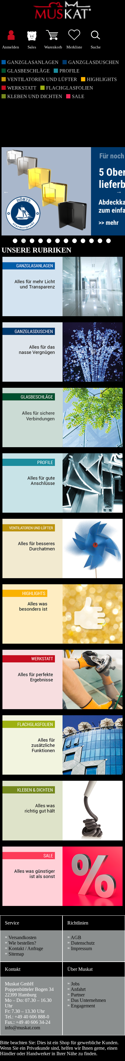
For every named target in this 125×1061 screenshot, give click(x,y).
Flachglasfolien (69, 87)
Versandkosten (22, 937)
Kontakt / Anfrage (25, 948)
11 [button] (100, 241)
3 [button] (32, 241)
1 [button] (15, 241)
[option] (62, 191)
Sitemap (16, 954)
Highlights (102, 79)
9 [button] (83, 241)
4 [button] (40, 241)
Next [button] (119, 191)
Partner (78, 994)
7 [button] (66, 241)
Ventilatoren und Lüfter (42, 79)
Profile (69, 70)
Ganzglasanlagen (33, 62)
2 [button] (23, 241)
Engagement (83, 1005)
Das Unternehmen (88, 1000)
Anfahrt (78, 989)
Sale (78, 96)
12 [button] (108, 241)
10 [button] (91, 241)
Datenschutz (83, 943)
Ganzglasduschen (93, 62)
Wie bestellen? (22, 943)
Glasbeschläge (28, 70)
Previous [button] (6, 191)
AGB (76, 937)
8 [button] (74, 241)
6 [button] (57, 241)
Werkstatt (21, 87)
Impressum (81, 948)
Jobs (75, 983)
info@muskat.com (22, 1027)
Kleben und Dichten (34, 96)
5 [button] (49, 241)
